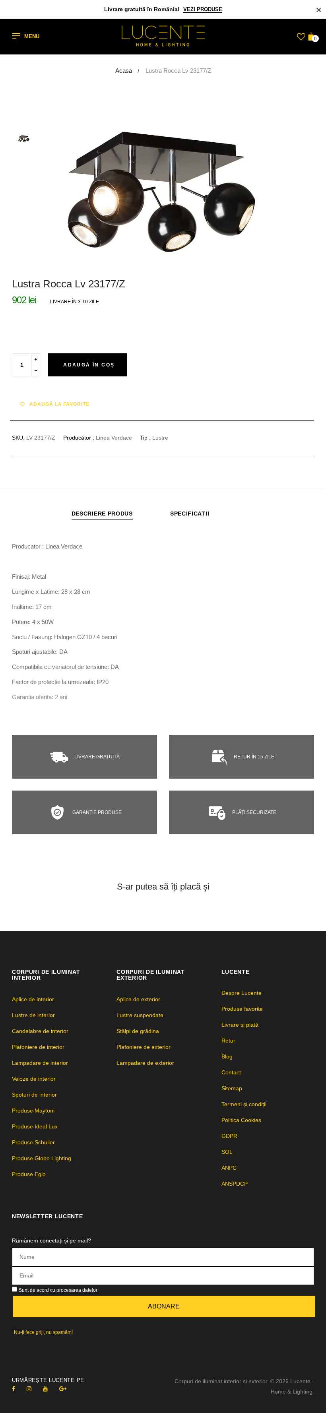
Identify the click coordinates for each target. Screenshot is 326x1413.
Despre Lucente (241, 993)
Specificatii (189, 513)
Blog (227, 1056)
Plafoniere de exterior (143, 1047)
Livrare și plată (239, 1024)
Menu (32, 37)
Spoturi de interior (34, 1094)
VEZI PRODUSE (202, 9)
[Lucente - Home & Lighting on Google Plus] (62, 1389)
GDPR (229, 1136)
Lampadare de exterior (145, 1063)
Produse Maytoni (33, 1110)
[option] (183, 195)
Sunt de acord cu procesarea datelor (58, 1290)
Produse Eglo (29, 1174)
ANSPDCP (234, 1183)
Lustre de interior (33, 1015)
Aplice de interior (33, 999)
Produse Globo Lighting (41, 1158)
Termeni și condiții (243, 1104)
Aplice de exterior (138, 999)
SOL (227, 1152)
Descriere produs (102, 513)
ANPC (229, 1168)
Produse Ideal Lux (35, 1126)
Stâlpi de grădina (137, 1031)
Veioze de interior (34, 1079)
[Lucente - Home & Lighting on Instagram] (29, 1389)
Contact (231, 1072)
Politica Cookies (241, 1120)
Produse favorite (242, 1009)
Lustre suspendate (139, 1015)
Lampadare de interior (40, 1063)
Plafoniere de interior (38, 1047)
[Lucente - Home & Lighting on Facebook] (13, 1389)
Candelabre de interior (40, 1031)
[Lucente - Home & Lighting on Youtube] (45, 1389)
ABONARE (164, 1306)
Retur (228, 1040)
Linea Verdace (114, 437)
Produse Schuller (33, 1142)
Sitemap (231, 1088)
